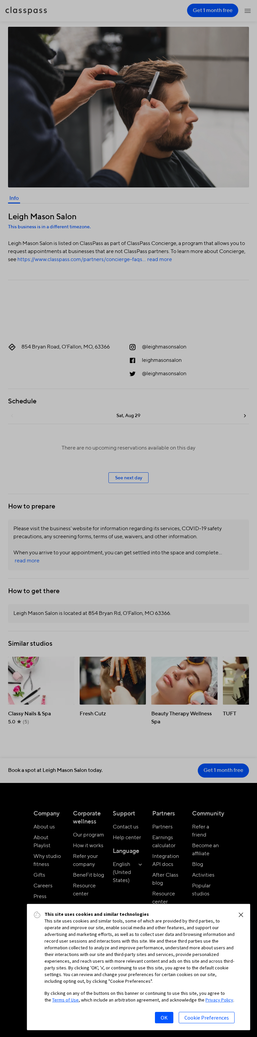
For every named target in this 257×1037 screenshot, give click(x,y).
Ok (164, 1017)
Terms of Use (65, 1000)
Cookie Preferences (206, 1017)
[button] (241, 914)
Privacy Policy (219, 1000)
